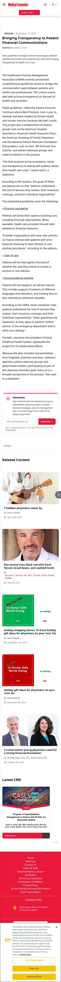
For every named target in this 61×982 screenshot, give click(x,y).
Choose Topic (27, 12)
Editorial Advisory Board (30, 871)
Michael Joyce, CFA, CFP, (18, 757)
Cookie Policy (25, 954)
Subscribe (45, 421)
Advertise (31, 861)
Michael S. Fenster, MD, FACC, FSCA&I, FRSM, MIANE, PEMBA (30, 577)
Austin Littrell (13, 512)
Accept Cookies (34, 976)
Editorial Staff (30, 868)
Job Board (30, 875)
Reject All (34, 968)
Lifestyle (7, 445)
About (30, 857)
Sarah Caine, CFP (39, 757)
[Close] (56, 927)
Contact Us (30, 864)
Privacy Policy (30, 885)
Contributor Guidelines (30, 881)
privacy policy (10, 430)
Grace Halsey (13, 638)
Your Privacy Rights (30, 892)
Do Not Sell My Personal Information (30, 888)
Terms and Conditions (30, 878)
